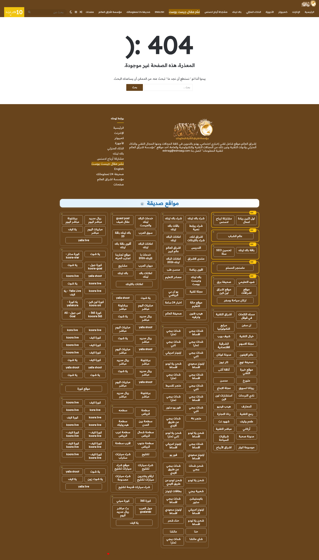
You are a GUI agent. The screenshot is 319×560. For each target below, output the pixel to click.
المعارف (246, 406)
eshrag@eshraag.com (176, 150)
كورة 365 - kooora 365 (95, 314)
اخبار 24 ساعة (173, 302)
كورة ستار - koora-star (72, 255)
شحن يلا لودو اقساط (173, 365)
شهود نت (223, 421)
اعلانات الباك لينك (173, 238)
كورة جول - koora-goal (95, 266)
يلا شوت (146, 297)
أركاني (246, 428)
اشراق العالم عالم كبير (173, 249)
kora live (72, 330)
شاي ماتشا (196, 539)
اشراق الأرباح (224, 447)
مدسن (224, 380)
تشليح (145, 454)
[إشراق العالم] (309, 3)
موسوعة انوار (246, 447)
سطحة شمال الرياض (145, 433)
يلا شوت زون (95, 479)
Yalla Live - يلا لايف (72, 292)
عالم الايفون (246, 354)
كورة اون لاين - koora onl (95, 303)
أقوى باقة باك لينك (123, 245)
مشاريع (122, 265)
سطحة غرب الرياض (122, 433)
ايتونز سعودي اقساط (196, 365)
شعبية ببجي (196, 491)
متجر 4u (196, 418)
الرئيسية (309, 12)
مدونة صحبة (246, 436)
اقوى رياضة (196, 269)
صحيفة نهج (246, 362)
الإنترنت (296, 12)
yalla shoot (123, 297)
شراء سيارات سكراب (123, 455)
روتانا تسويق (246, 388)
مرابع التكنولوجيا (223, 327)
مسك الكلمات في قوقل (246, 316)
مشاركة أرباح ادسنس (216, 12)
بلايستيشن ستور (196, 500)
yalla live (83, 240)
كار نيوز (223, 362)
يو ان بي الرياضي (173, 293)
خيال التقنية (246, 336)
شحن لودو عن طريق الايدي (173, 481)
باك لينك (236, 12)
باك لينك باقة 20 (123, 234)
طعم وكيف (246, 421)
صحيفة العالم (173, 313)
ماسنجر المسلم (235, 267)
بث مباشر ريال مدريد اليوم (123, 512)
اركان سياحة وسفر (235, 300)
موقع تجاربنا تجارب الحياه (123, 256)
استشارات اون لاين (223, 397)
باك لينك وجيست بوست (196, 280)
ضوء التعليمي (246, 281)
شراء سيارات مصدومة (123, 477)
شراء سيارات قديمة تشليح (134, 487)
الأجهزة (270, 12)
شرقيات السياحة (224, 438)
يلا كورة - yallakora (72, 303)
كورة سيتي (122, 500)
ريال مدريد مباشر (145, 318)
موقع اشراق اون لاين (224, 291)
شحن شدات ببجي (196, 467)
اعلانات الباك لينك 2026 (173, 260)
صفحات (90, 12)
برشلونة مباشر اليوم (72, 220)
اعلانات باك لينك (145, 274)
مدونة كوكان (223, 354)
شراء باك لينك (196, 218)
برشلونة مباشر (123, 307)
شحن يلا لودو (196, 480)
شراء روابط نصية (196, 227)
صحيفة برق (224, 281)
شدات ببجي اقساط (196, 332)
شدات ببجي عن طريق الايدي (173, 422)
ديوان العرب (145, 265)
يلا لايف (134, 522)
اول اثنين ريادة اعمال (246, 220)
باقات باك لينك (173, 227)
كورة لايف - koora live (95, 434)
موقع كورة (83, 388)
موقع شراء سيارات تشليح (122, 466)
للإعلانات (102, 554)
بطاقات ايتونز (173, 491)
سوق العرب (146, 232)
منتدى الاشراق (196, 258)
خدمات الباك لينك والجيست (145, 222)
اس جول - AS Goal (72, 314)
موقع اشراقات (246, 291)
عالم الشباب (235, 236)
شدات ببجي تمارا (173, 332)
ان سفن (246, 325)
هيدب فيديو (224, 406)
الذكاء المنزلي (253, 12)
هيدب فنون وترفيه (196, 315)
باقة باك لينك (246, 250)
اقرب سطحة (123, 443)
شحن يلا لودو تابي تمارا (173, 434)
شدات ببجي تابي (173, 343)
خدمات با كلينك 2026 (145, 256)
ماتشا (173, 531)
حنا (196, 531)
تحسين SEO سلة (223, 251)
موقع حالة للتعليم (196, 304)
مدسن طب (173, 269)
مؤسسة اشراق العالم (110, 12)
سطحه (123, 410)
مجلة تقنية (196, 291)
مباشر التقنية (224, 428)
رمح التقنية (246, 414)
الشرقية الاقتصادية (224, 345)
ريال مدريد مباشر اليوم (95, 220)
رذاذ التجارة (224, 414)
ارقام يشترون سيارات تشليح (145, 477)
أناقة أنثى (224, 369)
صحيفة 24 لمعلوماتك (138, 12)
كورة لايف (95, 337)
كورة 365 (145, 500)
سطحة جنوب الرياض (145, 444)
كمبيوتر (282, 12)
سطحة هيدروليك (123, 423)
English (159, 12)
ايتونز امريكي (173, 352)
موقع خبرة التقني (246, 371)
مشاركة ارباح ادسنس (224, 220)
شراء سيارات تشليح (145, 466)
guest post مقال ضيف (123, 220)
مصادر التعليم (173, 277)
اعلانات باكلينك (134, 284)
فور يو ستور (173, 407)
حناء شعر (173, 520)
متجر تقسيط (173, 385)
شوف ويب (223, 336)
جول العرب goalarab (145, 510)
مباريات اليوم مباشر (145, 307)
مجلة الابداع (224, 388)
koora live (72, 276)
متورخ (246, 380)
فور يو (173, 454)
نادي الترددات (246, 395)
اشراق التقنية (224, 314)
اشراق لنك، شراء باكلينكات (196, 238)
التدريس (196, 247)
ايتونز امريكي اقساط (173, 445)
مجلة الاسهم (246, 343)
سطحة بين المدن (145, 423)
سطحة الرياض (145, 412)
